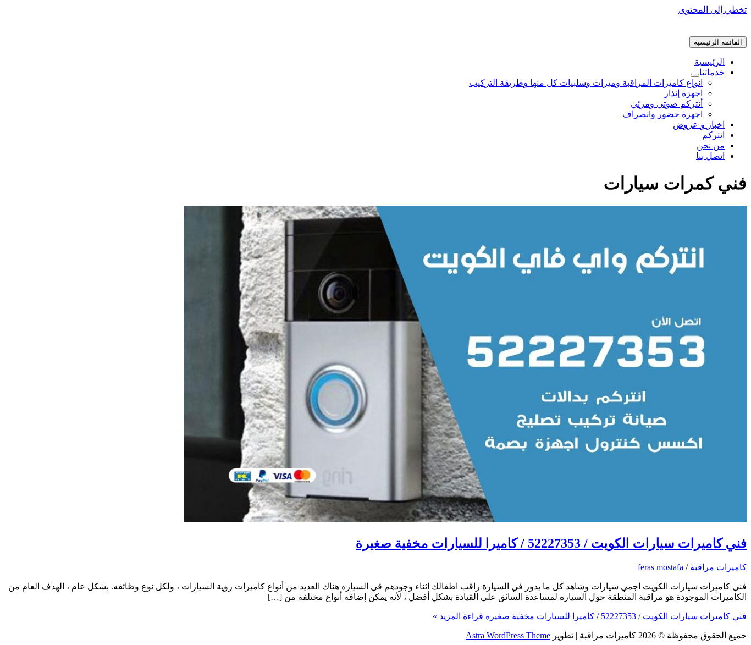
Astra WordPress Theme (508, 635)
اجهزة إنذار (683, 93)
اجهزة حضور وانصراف (662, 114)
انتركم (713, 135)
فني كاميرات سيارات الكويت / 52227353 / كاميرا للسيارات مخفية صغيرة (551, 543)
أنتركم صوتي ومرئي (667, 103)
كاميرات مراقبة (718, 567)
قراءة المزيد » (590, 616)
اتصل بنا (710, 156)
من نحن (711, 145)
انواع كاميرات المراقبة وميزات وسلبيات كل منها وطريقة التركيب (586, 82)
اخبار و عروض (699, 124)
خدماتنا (712, 72)
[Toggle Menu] (695, 75)
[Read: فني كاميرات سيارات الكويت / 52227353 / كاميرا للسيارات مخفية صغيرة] (465, 519)
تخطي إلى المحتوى (712, 9)
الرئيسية (709, 62)
